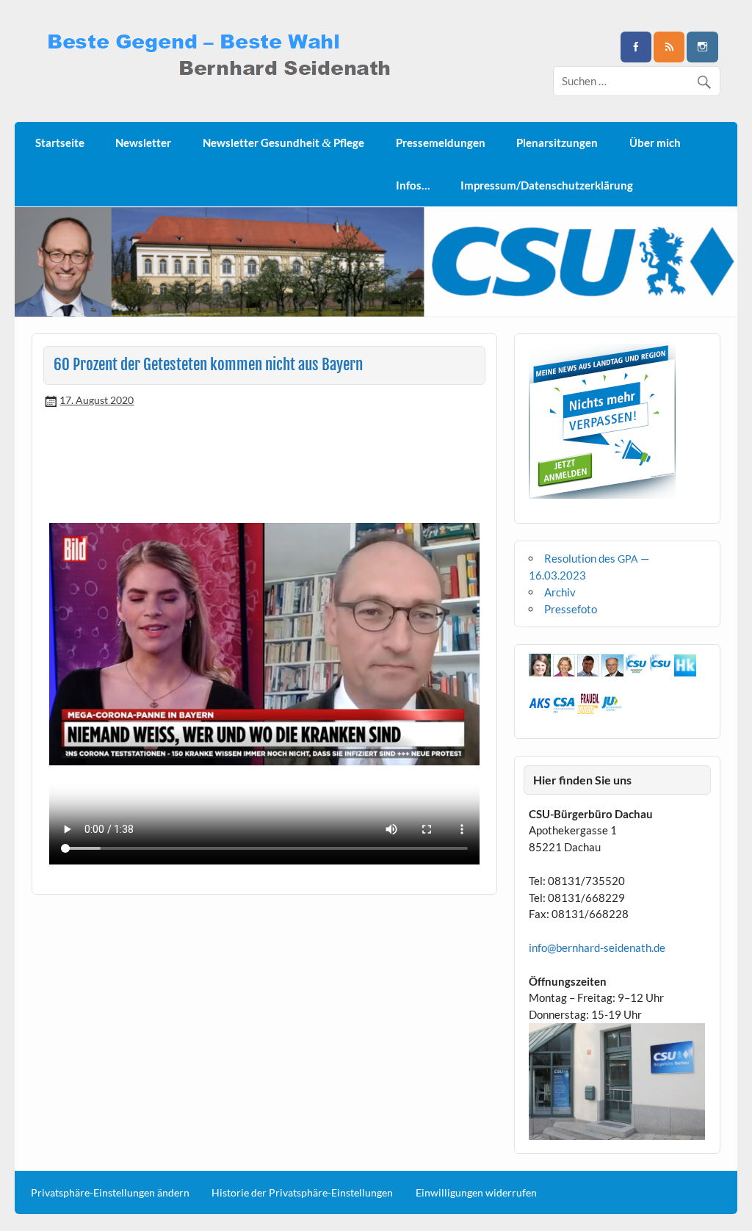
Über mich (655, 142)
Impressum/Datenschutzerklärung (546, 185)
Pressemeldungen (440, 142)
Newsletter (143, 142)
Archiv (560, 592)
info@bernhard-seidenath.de (597, 947)
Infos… (413, 185)
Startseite (59, 142)
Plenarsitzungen (557, 142)
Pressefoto (570, 609)
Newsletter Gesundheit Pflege (283, 143)
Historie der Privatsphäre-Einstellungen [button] (302, 1193)
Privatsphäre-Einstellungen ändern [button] (110, 1193)
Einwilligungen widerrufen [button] (476, 1193)
